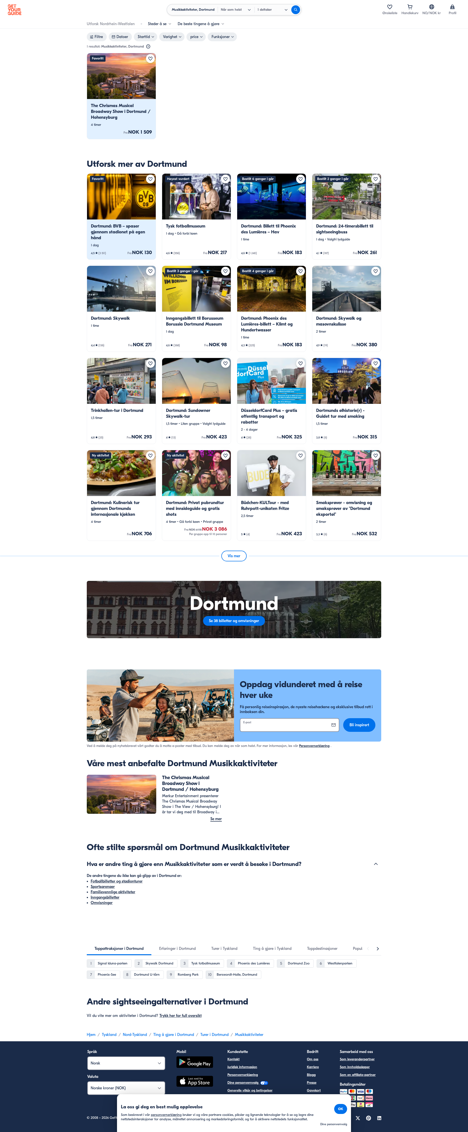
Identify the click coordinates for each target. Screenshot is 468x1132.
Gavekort (314, 1090)
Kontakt (233, 1059)
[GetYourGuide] (14, 10)
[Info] (148, 46)
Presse (311, 1083)
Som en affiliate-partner (358, 1075)
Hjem (91, 1035)
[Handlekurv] (410, 7)
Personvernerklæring (314, 746)
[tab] (119, 948)
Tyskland (109, 1035)
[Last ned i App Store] (194, 1082)
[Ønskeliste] (390, 7)
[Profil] (452, 7)
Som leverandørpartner (357, 1059)
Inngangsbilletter (105, 897)
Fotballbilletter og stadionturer (117, 881)
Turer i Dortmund (214, 1035)
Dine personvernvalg (243, 1083)
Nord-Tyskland (135, 1035)
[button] (121, 96)
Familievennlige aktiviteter (113, 892)
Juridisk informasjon (242, 1067)
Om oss (312, 1059)
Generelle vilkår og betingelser (250, 1090)
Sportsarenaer (103, 886)
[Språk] (432, 7)
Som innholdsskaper (355, 1067)
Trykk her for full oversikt (180, 1015)
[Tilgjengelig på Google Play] (194, 1062)
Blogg (311, 1075)
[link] (121, 96)
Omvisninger (102, 903)
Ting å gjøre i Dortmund (173, 1035)
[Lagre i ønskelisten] (150, 58)
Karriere (313, 1067)
